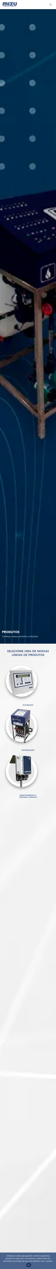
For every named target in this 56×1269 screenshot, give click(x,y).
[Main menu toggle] (50, 4)
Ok (28, 1265)
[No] (52, 1260)
